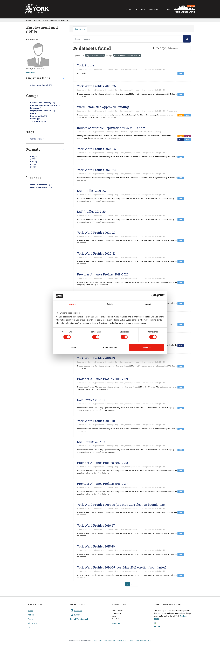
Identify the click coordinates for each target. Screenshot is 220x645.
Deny (73, 347)
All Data (140, 9)
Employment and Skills (56, 20)
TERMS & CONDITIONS (143, 641)
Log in (157, 626)
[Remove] (103, 55)
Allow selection (110, 347)
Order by (159, 48)
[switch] (95, 337)
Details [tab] (110, 304)
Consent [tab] (72, 304)
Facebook (78, 610)
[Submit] (187, 39)
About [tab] (148, 304)
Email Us (116, 623)
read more (30, 73)
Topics (30, 619)
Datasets (81, 29)
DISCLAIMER (98, 641)
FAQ (168, 9)
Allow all (146, 347)
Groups (38, 20)
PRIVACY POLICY (109, 641)
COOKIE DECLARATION (125, 641)
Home (128, 9)
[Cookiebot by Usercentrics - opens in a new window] (153, 296)
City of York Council (79, 619)
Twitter (77, 615)
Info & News (155, 9)
